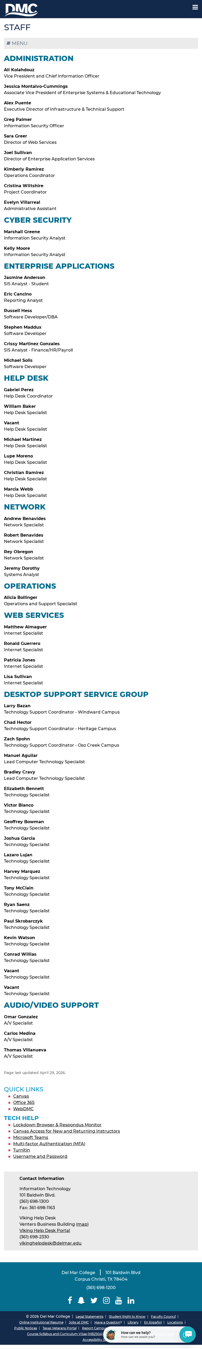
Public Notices (25, 1328)
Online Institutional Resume (41, 1322)
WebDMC (23, 1108)
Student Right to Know (127, 1317)
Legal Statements (89, 1317)
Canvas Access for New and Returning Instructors (66, 1131)
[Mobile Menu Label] (195, 7)
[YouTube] (118, 1300)
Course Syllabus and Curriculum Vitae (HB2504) (65, 1334)
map (82, 1224)
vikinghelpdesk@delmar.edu (50, 1243)
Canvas (21, 1096)
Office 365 (23, 1102)
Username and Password (40, 1156)
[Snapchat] (81, 1300)
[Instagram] (106, 1300)
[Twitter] (94, 1300)
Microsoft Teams (30, 1137)
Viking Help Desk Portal (44, 1230)
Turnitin (21, 1150)
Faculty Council (163, 1317)
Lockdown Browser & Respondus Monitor (57, 1124)
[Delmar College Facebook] (69, 1300)
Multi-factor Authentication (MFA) (49, 1143)
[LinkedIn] (131, 1300)
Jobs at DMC (79, 1322)
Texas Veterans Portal (60, 1328)
